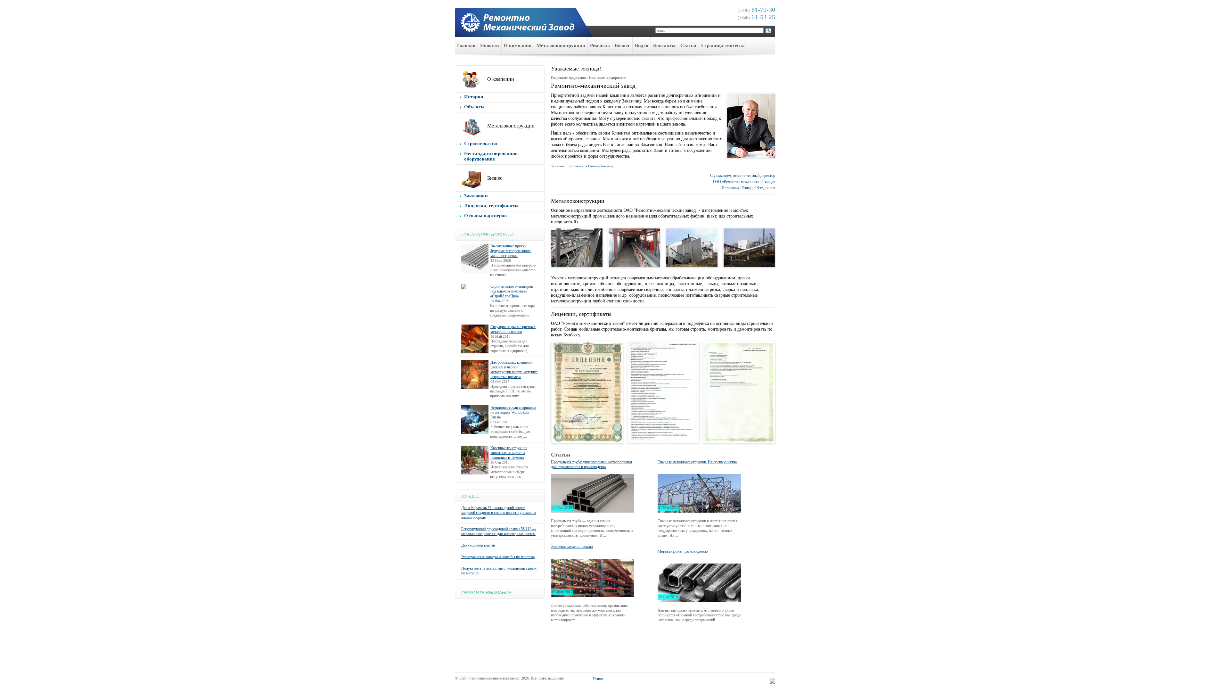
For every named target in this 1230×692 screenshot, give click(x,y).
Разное (598, 679)
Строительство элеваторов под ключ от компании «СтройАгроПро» (511, 291)
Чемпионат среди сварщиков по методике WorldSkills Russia (513, 412)
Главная (466, 45)
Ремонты (600, 45)
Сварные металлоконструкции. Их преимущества (697, 462)
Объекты (474, 106)
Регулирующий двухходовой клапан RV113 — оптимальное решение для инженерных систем (498, 531)
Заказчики (476, 195)
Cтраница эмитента (723, 45)
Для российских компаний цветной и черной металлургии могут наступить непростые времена (514, 369)
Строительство (480, 143)
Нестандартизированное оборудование (491, 156)
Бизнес (622, 45)
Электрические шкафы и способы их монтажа (498, 557)
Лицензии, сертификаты (491, 205)
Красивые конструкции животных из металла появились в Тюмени (508, 453)
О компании (518, 45)
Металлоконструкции (561, 45)
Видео (641, 45)
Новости (489, 45)
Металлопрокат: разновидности (683, 551)
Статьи (688, 45)
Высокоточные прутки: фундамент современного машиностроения (510, 251)
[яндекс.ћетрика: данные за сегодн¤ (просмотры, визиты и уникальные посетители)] (772, 681)
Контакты (664, 45)
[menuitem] (466, 45)
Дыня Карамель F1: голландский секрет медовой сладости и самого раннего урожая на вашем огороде (498, 513)
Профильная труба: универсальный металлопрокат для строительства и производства (591, 464)
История (473, 96)
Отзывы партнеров (485, 215)
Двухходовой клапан (478, 545)
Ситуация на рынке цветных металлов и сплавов (513, 329)
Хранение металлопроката (572, 546)
